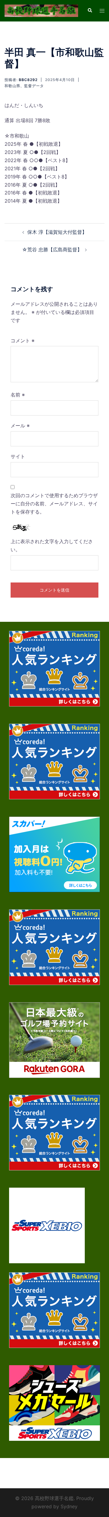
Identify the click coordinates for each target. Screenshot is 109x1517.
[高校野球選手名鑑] (41, 10)
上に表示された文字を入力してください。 (52, 545)
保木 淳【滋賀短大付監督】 (57, 232)
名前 (18, 395)
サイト (18, 456)
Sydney (69, 1506)
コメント (23, 341)
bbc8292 (28, 79)
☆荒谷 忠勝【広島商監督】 (52, 249)
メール (20, 425)
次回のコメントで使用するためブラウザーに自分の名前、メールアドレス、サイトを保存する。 (54, 503)
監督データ (34, 85)
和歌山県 (12, 85)
